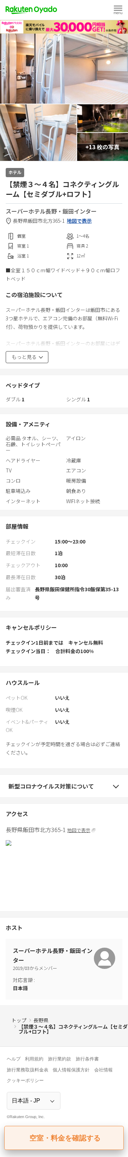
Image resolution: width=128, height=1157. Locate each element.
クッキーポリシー (25, 1080)
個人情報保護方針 (71, 1069)
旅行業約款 (59, 1059)
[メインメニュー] (118, 10)
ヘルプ (14, 1059)
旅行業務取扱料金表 (27, 1069)
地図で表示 (79, 220)
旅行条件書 (87, 1059)
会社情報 (103, 1069)
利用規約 (34, 1059)
